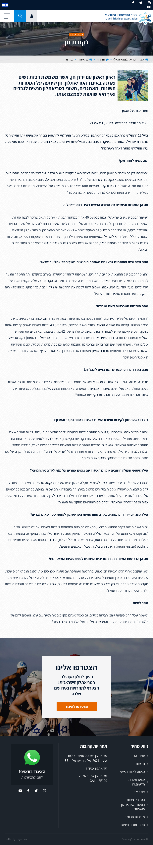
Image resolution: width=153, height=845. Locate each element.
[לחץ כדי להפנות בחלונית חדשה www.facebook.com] (133, 3)
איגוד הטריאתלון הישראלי (128, 59)
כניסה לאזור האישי (132, 771)
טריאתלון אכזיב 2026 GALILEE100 (93, 778)
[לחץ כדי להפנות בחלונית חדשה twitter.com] (140, 3)
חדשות (101, 59)
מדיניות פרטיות (134, 817)
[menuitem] (5, 5)
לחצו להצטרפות (32, 777)
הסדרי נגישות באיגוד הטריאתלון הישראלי (133, 804)
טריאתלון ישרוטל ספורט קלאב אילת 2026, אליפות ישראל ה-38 (86, 758)
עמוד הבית (137, 755)
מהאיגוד (83, 59)
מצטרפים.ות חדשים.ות (136, 781)
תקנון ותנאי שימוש (133, 825)
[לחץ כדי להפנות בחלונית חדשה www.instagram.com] (149, 3)
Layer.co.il (22, 839)
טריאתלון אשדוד (96, 768)
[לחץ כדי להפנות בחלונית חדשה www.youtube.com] (149, 7)
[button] (20, 16)
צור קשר (139, 792)
